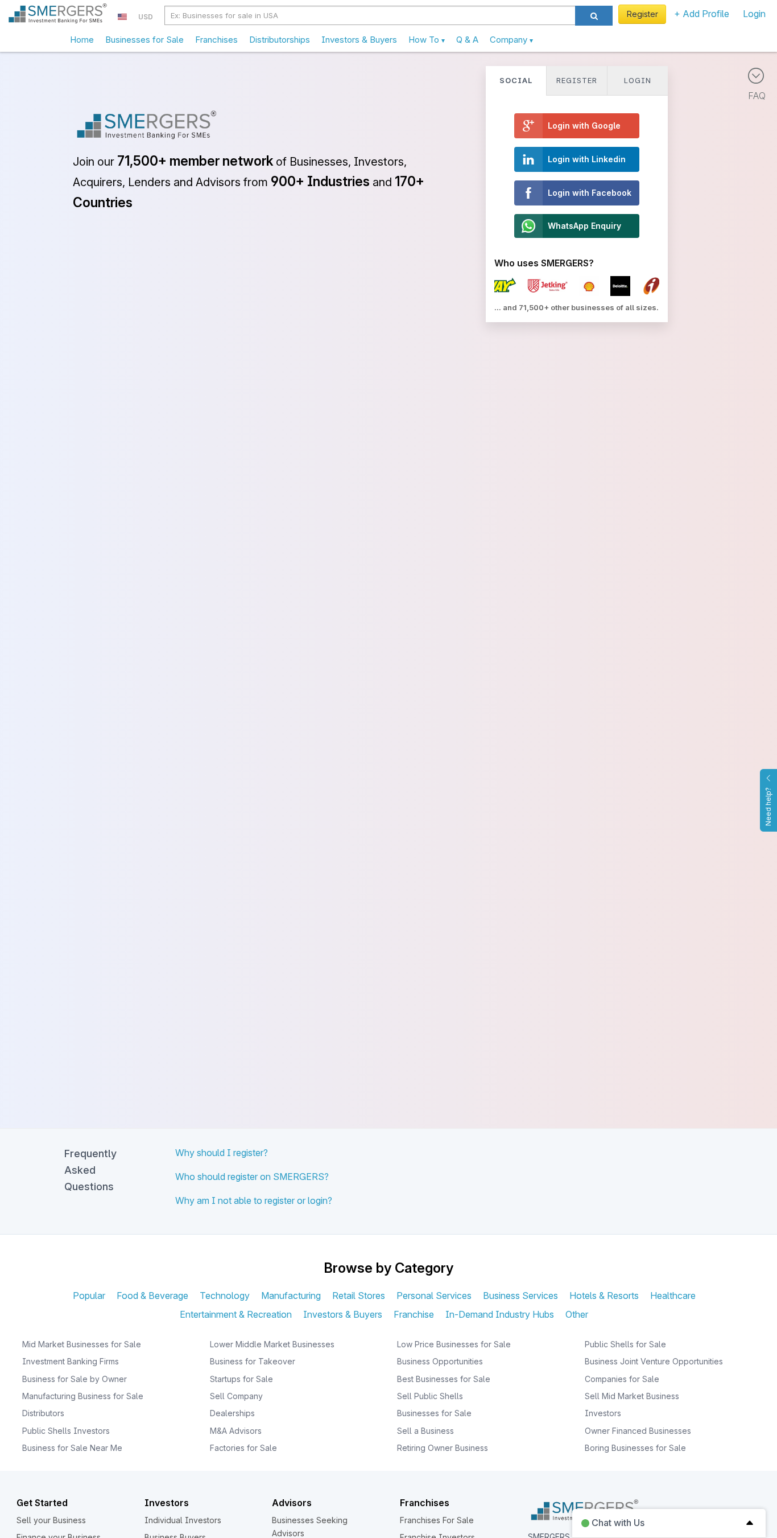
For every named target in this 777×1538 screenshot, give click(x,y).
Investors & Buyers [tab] (342, 1314)
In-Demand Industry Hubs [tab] (499, 1314)
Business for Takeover (252, 1361)
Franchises (216, 39)
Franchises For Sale (437, 1520)
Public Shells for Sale (625, 1344)
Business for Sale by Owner (74, 1379)
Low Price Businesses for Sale (454, 1344)
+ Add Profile (701, 13)
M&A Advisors (236, 1431)
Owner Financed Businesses (638, 1431)
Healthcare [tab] (673, 1295)
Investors (603, 1413)
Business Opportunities (440, 1361)
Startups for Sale (241, 1379)
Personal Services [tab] (434, 1295)
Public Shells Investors (66, 1431)
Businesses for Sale (144, 39)
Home (82, 39)
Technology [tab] (225, 1295)
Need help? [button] (768, 806)
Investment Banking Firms (70, 1361)
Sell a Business (425, 1431)
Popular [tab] (89, 1295)
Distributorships (279, 39)
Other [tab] (576, 1314)
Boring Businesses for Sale (635, 1448)
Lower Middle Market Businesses (272, 1344)
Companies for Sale (622, 1379)
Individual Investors (182, 1520)
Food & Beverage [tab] (152, 1295)
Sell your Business (51, 1520)
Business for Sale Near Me (72, 1448)
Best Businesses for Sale (443, 1379)
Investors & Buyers (359, 39)
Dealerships (232, 1413)
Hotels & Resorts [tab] (604, 1295)
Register (642, 14)
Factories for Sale (243, 1448)
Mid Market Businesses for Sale (81, 1344)
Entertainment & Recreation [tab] (236, 1314)
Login (754, 13)
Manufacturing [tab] (291, 1295)
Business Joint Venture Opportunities (654, 1361)
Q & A (467, 39)
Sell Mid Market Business (632, 1396)
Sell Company (236, 1396)
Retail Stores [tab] (358, 1295)
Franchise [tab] (414, 1314)
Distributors (43, 1413)
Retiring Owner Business (442, 1448)
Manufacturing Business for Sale (82, 1396)
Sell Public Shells (430, 1396)
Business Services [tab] (520, 1295)
